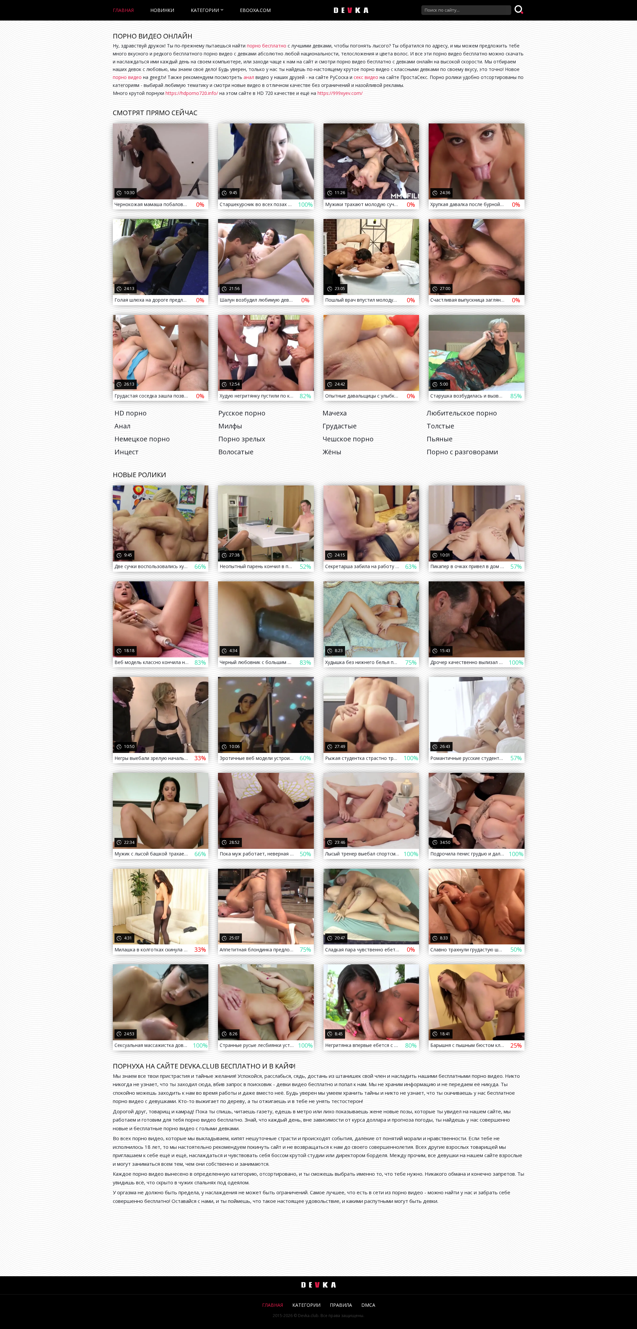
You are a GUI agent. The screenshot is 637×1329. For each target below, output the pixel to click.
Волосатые (235, 451)
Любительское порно (462, 412)
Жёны (331, 451)
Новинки (162, 10)
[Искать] (520, 10)
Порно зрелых (241, 438)
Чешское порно (348, 438)
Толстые (440, 425)
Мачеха (334, 412)
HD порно (130, 412)
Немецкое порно (142, 438)
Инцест (126, 451)
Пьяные (440, 438)
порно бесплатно (266, 45)
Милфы (230, 425)
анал (249, 77)
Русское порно (241, 412)
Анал (122, 425)
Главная (123, 10)
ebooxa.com (255, 10)
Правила (341, 1305)
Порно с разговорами (462, 451)
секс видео (366, 77)
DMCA (368, 1305)
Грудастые (339, 425)
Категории (205, 10)
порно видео (127, 77)
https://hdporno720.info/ (192, 93)
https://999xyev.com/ (340, 93)
